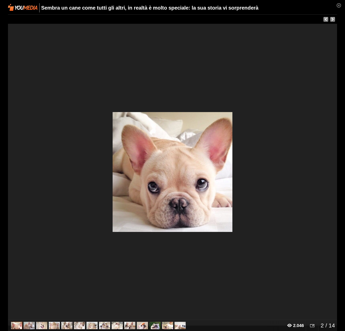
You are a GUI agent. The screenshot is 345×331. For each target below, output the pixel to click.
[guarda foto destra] (205, 172)
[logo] (22, 7)
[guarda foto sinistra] (41, 172)
